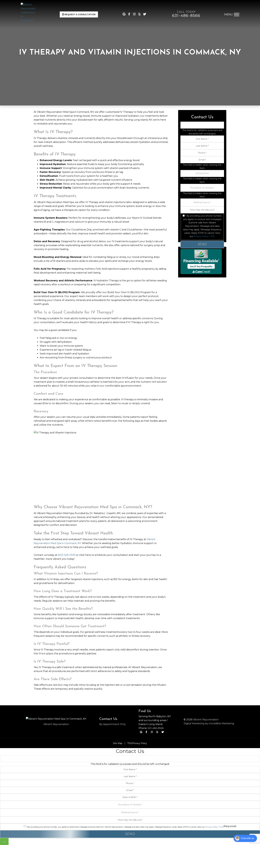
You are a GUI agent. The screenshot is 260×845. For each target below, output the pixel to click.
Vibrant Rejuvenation (56, 724)
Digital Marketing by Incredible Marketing (209, 723)
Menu (228, 14)
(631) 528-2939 (66, 555)
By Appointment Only (112, 724)
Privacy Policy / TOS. (204, 236)
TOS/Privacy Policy (137, 743)
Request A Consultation (80, 14)
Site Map (117, 743)
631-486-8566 (156, 728)
